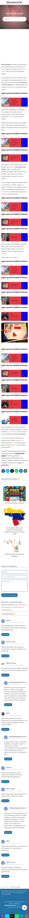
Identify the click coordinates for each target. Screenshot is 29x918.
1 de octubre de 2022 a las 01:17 (14, 622)
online (2, 69)
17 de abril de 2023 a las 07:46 (17, 810)
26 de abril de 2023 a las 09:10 (14, 843)
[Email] (25, 471)
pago (13, 442)
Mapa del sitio (12, 892)
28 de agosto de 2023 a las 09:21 (15, 864)
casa (11, 116)
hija (25, 80)
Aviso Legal (4, 891)
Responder (5, 634)
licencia (13, 445)
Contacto (4, 892)
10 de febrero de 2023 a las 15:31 (14, 715)
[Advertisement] (14, 46)
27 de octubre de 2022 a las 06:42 (18, 684)
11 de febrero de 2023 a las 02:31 (17, 738)
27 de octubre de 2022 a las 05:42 (15, 665)
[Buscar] (23, 18)
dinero (24, 67)
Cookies (24, 891)
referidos (14, 431)
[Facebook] (3, 471)
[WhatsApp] (16, 471)
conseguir (8, 431)
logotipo (3, 194)
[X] (12, 471)
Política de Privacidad (15, 891)
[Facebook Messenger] (8, 471)
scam (21, 429)
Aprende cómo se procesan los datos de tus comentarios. (13, 607)
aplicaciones (19, 440)
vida (23, 69)
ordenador (3, 253)
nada (22, 246)
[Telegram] (21, 471)
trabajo (3, 192)
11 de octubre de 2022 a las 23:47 (14, 644)
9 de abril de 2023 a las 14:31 (13, 769)
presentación (12, 167)
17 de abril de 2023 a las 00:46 (14, 791)
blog (2, 67)
